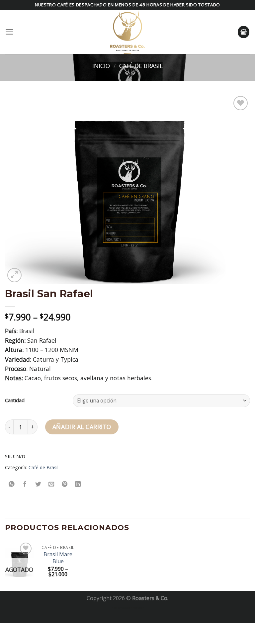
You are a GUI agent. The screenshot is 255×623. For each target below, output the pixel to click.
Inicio (101, 66)
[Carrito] (244, 32)
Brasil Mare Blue (57, 558)
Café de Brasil (141, 66)
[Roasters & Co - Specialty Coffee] (127, 32)
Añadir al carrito (81, 427)
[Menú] (9, 32)
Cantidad (15, 400)
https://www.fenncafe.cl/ (128, 607)
